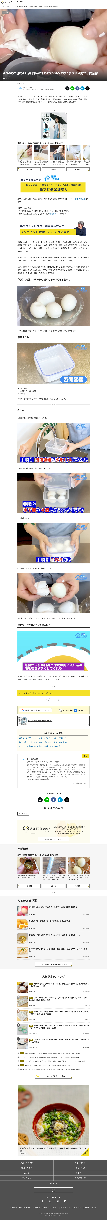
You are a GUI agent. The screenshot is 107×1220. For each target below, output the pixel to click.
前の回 (29, 169)
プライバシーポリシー (66, 1208)
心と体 (26, 1173)
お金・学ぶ (80, 1167)
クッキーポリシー (78, 1208)
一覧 (54, 169)
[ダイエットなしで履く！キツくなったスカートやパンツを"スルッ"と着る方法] (57, 152)
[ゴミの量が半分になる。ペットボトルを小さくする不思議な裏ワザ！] (73, 152)
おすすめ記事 (36, 1208)
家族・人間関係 (26, 1162)
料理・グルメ (10, 7)
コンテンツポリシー (53, 1208)
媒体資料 (93, 1208)
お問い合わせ (13, 1208)
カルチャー (80, 1173)
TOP (2, 7)
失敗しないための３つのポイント (40, 693)
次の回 (77, 169)
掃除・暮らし (80, 1162)
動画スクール (54, 214)
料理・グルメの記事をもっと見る (53, 964)
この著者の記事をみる (80, 783)
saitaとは (53, 1183)
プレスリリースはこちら (25, 1208)
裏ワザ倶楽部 (80, 199)
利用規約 (44, 1208)
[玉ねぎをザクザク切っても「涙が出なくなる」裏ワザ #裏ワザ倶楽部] (24, 152)
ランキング (26, 1178)
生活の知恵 (23, 814)
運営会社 (87, 1208)
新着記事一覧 (80, 1178)
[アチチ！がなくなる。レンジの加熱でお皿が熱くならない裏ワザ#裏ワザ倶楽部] (41, 152)
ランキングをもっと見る (55, 1076)
